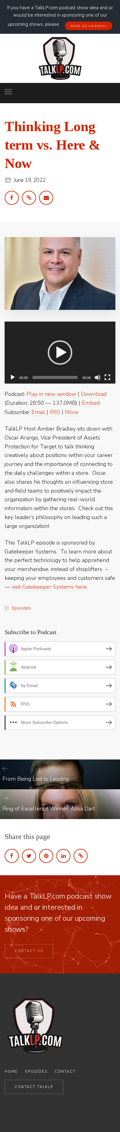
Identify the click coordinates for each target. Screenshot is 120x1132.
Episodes (21, 608)
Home (11, 1071)
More (71, 412)
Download (93, 394)
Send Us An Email (88, 26)
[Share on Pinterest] (46, 856)
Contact (65, 1071)
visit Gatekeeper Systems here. (50, 587)
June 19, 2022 (30, 180)
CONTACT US (29, 951)
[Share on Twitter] (29, 856)
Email (38, 412)
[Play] (13, 377)
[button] (60, 352)
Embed (91, 403)
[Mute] (97, 377)
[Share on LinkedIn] (63, 856)
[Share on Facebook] (12, 856)
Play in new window (51, 394)
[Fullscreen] (107, 377)
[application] (60, 353)
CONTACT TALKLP (34, 1087)
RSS (55, 412)
